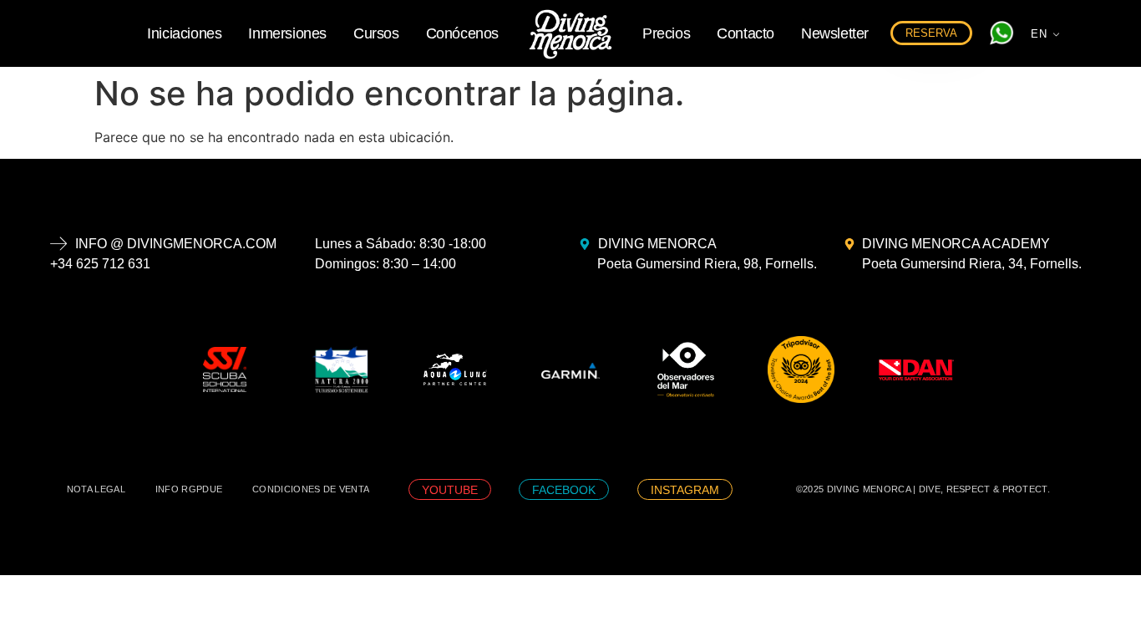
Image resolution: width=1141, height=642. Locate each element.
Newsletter (835, 33)
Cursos (376, 33)
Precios (666, 33)
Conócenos (462, 33)
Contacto (745, 33)
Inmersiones (287, 33)
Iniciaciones (184, 33)
